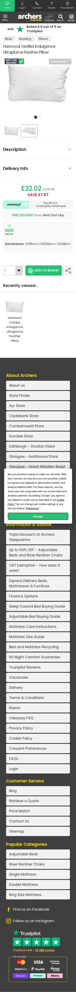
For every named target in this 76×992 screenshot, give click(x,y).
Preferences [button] (32, 508)
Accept (38, 516)
